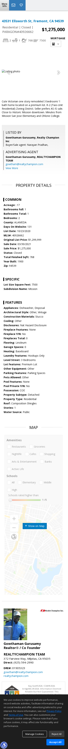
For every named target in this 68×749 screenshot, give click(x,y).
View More (12, 168)
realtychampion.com (16, 676)
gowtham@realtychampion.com (24, 164)
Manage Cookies (34, 734)
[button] (4, 745)
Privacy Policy (54, 711)
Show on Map (35, 526)
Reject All (56, 734)
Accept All (55, 742)
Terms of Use (16, 714)
